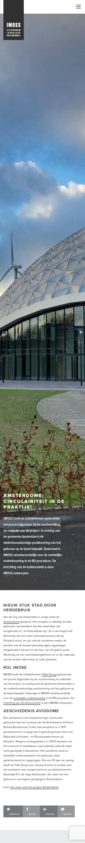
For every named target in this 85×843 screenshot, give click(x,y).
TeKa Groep (49, 674)
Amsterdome (11, 621)
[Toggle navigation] (78, 6)
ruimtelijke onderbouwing (29, 698)
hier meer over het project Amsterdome (34, 787)
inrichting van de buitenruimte (21, 702)
